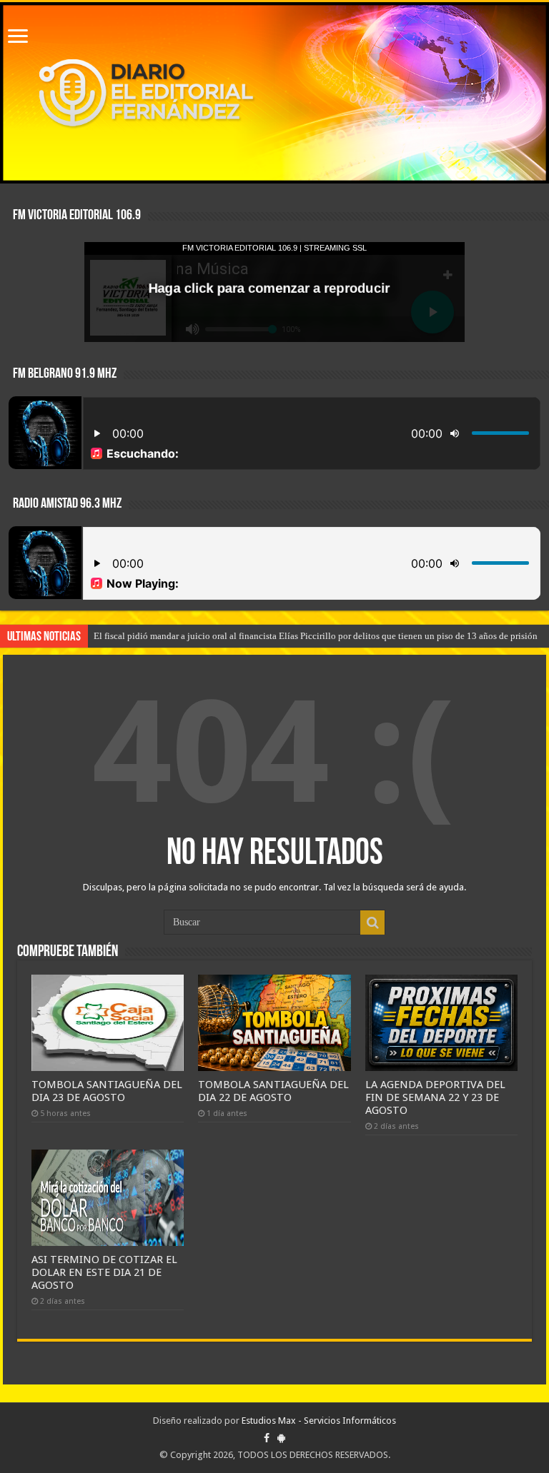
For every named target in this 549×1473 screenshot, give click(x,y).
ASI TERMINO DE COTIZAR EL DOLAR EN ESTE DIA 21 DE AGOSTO (104, 1272)
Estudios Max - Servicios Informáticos (319, 1420)
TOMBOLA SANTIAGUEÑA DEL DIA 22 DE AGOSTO (273, 1091)
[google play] (281, 1438)
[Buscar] (372, 922)
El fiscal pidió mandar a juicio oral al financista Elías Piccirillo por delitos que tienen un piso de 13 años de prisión (316, 635)
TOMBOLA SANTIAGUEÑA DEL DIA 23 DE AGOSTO (106, 1091)
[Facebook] (266, 1438)
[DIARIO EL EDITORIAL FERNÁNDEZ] (274, 93)
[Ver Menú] (18, 37)
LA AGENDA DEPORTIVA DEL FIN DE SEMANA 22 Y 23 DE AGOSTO (435, 1097)
